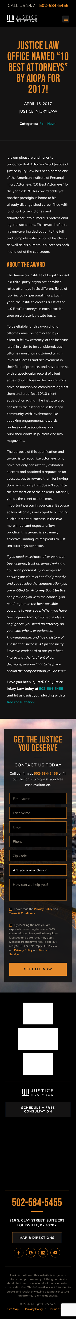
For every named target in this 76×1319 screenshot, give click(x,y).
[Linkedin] (43, 1252)
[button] (65, 19)
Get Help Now (38, 969)
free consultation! (21, 702)
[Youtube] (55, 1252)
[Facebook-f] (18, 1252)
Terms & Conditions (22, 913)
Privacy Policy (43, 909)
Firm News (47, 123)
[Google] (31, 1252)
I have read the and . (33, 911)
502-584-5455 (53, 5)
